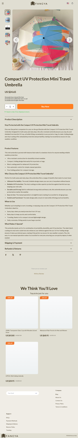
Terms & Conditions (61, 407)
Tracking (8, 430)
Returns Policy (10, 427)
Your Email (11, 393)
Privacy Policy (59, 403)
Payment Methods (11, 421)
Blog (56, 394)
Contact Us (58, 400)
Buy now (45, 106)
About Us (58, 397)
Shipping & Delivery (12, 424)
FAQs (8, 417)
